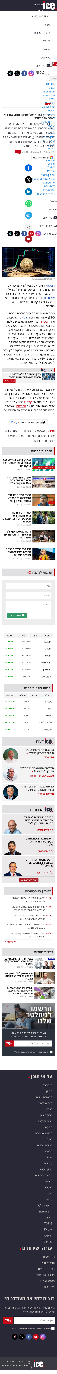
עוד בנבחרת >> (29, 880)
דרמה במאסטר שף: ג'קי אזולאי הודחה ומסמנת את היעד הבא (17, 534)
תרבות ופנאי (45, 1211)
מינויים (48, 1181)
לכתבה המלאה (9, 380)
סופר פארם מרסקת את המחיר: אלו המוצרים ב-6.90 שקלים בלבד (19, 480)
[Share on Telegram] (28, 215)
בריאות (48, 1199)
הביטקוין (50, 285)
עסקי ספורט (45, 1169)
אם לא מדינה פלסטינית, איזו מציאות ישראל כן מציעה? (40, 751)
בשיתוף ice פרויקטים (25, 967)
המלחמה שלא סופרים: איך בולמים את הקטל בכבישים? (36, 769)
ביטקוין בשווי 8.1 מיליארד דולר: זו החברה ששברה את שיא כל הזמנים (25, 376)
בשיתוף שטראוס (26, 996)
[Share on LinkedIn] (28, 191)
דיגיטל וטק (46, 1115)
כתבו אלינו (49, 1257)
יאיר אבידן (49, 757)
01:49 (48, 898)
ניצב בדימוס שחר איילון (42, 775)
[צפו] (43, 499)
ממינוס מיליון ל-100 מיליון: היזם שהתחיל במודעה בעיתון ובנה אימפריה (18, 976)
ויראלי (49, 1157)
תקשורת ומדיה (44, 1097)
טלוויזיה (48, 1163)
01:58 (48, 906)
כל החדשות (11, 941)
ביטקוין (27, 430)
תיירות (48, 1217)
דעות (47, 24)
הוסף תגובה (15, 615)
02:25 (48, 915)
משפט (48, 1127)
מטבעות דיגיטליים (37, 436)
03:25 (48, 924)
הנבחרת (38, 4)
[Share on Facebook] (28, 167)
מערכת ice (49, 151)
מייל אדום (49, 1287)
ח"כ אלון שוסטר (46, 794)
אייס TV (48, 1229)
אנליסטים (49, 298)
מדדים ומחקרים (43, 1133)
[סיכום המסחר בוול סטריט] (43, 464)
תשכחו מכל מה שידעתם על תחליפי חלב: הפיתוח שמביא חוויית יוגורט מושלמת (20, 990)
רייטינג (48, 1187)
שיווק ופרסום (45, 1121)
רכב (50, 1193)
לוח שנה (47, 1241)
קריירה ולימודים (43, 1175)
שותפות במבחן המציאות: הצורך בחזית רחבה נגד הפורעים (38, 788)
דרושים (48, 1235)
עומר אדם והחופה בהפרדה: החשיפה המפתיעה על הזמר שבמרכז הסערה (16, 517)
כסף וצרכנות (45, 1103)
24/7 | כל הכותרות (38, 891)
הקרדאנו (21, 406)
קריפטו (50, 104)
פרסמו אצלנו (47, 1281)
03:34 (48, 933)
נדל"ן (49, 1109)
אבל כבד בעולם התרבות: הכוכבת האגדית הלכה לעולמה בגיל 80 (18, 552)
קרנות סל (23, 317)
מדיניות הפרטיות (45, 1275)
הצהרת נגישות (46, 1269)
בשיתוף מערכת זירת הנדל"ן (22, 981)
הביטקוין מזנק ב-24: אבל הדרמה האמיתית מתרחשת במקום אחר (17, 462)
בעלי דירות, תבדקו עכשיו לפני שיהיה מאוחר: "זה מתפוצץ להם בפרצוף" (18, 961)
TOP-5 (48, 1223)
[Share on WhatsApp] (28, 203)
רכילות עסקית (44, 1145)
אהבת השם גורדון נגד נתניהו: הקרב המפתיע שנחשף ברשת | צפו (19, 498)
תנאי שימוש (48, 1263)
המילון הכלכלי (44, 1205)
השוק (40, 10)
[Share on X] (28, 179)
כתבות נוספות (43, 952)
